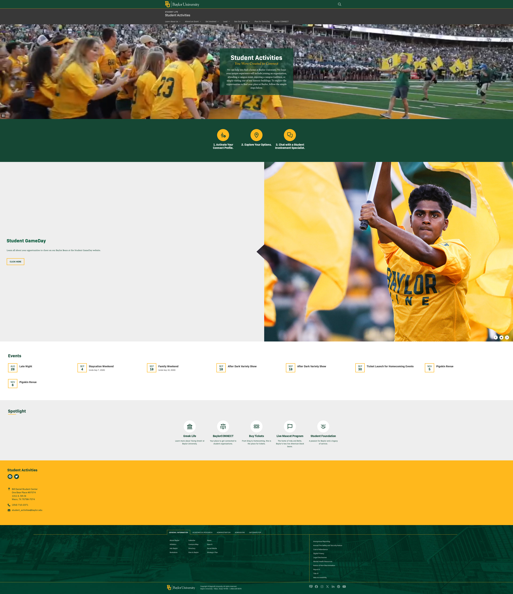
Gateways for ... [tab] (256, 532)
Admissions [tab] (240, 532)
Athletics (173, 544)
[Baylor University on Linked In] (332, 588)
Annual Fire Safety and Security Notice (327, 545)
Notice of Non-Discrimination (324, 565)
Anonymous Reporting (321, 541)
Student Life (171, 11)
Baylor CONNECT (281, 21)
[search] (340, 4)
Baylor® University (216, 586)
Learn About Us (171, 21)
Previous (496, 337)
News (209, 540)
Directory (191, 548)
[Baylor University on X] (327, 588)
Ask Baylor (174, 548)
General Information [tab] (178, 532)
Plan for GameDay (262, 21)
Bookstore (173, 552)
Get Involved (211, 21)
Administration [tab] (223, 532)
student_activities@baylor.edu (27, 509)
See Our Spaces (241, 21)
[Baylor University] (181, 4)
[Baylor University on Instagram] (321, 588)
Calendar (191, 540)
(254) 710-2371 (20, 504)
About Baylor (174, 540)
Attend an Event (192, 21)
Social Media (212, 548)
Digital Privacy (318, 553)
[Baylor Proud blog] (310, 588)
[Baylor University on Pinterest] (338, 588)
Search (209, 544)
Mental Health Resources (322, 561)
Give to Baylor (193, 552)
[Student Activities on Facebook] (10, 476)
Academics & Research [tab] (202, 532)
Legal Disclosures (320, 557)
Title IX (315, 573)
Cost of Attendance (320, 549)
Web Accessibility (320, 577)
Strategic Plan (212, 552)
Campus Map (193, 544)
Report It (316, 569)
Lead (225, 21)
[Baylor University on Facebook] (316, 588)
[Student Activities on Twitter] (16, 476)
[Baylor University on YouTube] (343, 588)
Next (507, 337)
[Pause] (3, 115)
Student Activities (177, 15)
